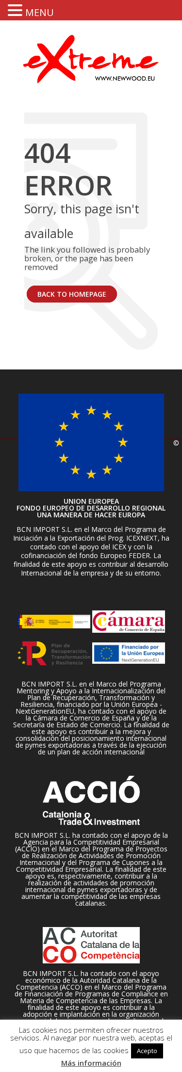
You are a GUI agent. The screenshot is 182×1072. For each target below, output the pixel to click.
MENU (39, 12)
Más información (91, 1062)
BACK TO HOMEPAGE (71, 294)
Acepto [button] (147, 1050)
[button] (16, 9)
